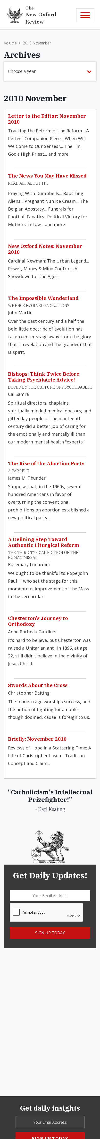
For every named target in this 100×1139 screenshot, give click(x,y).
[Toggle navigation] (85, 15)
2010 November (37, 43)
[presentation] (46, 912)
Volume (10, 43)
